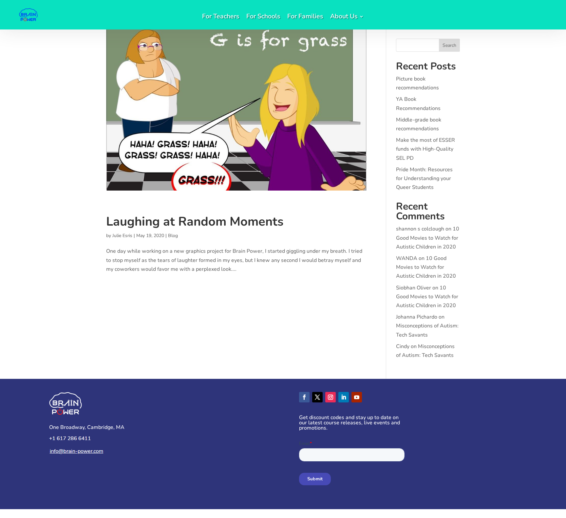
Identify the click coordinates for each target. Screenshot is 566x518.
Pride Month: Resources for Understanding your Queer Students (424, 178)
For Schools (263, 17)
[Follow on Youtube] (356, 397)
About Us (343, 17)
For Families (305, 17)
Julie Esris (122, 235)
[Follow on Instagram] (330, 397)
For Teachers (220, 17)
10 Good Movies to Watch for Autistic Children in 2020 (427, 237)
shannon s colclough (420, 228)
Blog (173, 235)
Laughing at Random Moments (195, 221)
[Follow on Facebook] (304, 397)
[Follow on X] (317, 397)
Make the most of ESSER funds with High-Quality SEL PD (425, 149)
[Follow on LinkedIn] (343, 397)
